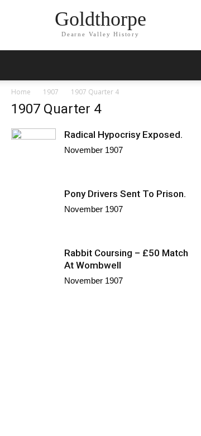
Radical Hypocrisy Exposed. (123, 134)
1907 (51, 92)
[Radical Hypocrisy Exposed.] (33, 160)
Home (21, 92)
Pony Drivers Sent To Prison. (125, 193)
